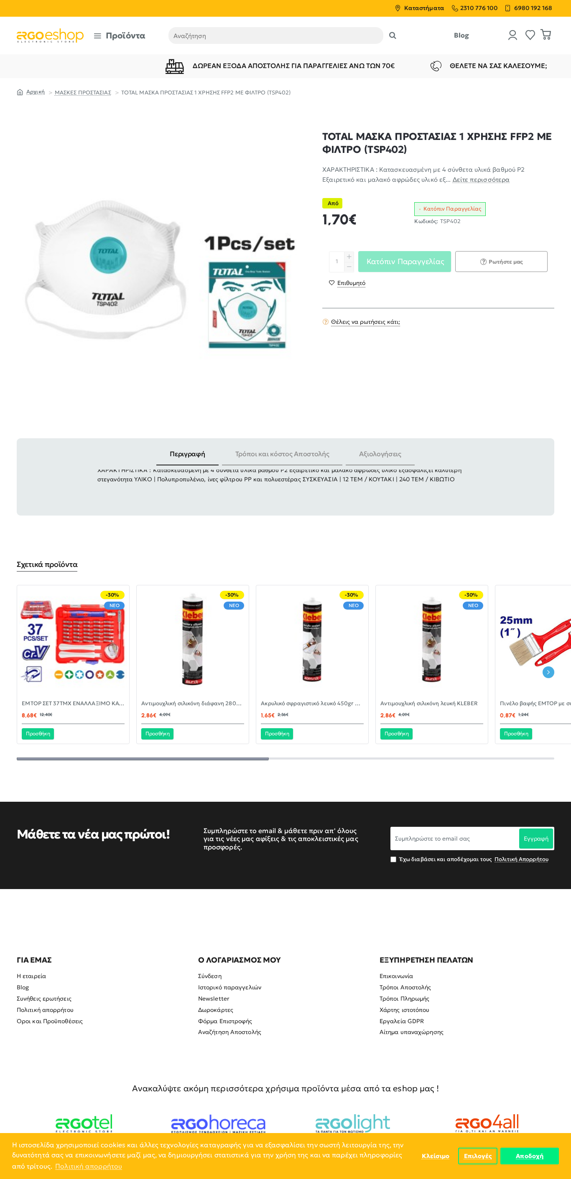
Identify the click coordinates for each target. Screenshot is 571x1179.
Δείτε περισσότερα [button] (481, 179)
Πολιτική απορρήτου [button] (88, 1166)
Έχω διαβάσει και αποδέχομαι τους (473, 859)
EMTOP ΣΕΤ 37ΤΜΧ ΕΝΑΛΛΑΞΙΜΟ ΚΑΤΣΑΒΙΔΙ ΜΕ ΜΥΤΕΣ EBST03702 (73, 703)
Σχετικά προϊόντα (47, 564)
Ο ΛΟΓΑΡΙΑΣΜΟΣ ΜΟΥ (239, 960)
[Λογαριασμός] (513, 35)
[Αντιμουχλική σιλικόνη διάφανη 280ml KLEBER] (193, 641)
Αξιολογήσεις (380, 454)
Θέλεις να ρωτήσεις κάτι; (365, 321)
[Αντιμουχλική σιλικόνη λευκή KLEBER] (432, 641)
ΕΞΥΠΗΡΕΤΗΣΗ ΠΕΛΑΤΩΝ (426, 960)
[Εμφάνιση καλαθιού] (546, 35)
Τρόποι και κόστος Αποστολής (282, 454)
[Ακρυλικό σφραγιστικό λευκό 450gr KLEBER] (312, 641)
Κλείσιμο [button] (436, 1156)
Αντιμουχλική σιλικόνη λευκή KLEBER (428, 703)
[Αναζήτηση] (392, 35)
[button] (347, 282)
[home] (31, 91)
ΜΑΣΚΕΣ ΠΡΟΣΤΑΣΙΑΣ (83, 92)
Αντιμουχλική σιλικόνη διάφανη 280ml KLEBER (192, 703)
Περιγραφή (187, 454)
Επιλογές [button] (478, 1156)
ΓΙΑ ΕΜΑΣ (34, 960)
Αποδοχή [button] (529, 1156)
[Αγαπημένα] (530, 35)
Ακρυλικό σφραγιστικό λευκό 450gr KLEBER (312, 703)
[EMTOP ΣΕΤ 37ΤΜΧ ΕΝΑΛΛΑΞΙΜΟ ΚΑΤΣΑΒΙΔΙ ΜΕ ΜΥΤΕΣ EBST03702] (73, 641)
